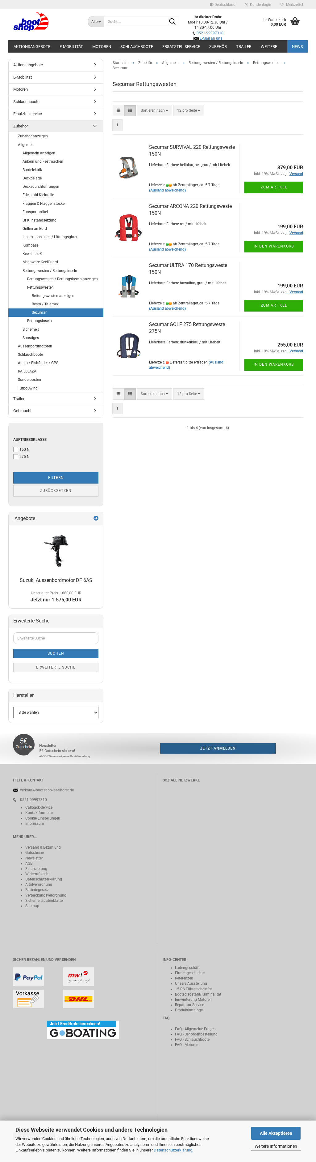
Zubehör (218, 46)
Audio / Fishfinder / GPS (38, 363)
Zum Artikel (274, 187)
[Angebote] (96, 518)
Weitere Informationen (276, 1146)
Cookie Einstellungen (42, 818)
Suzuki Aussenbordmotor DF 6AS (56, 580)
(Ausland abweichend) (167, 190)
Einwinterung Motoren (193, 999)
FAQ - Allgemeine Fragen (195, 1029)
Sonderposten (29, 379)
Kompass (31, 245)
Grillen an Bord (35, 228)
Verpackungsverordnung (45, 895)
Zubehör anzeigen (33, 136)
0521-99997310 (210, 33)
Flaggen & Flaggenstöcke (43, 203)
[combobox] (154, 110)
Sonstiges (31, 338)
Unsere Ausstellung (191, 983)
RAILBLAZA (27, 371)
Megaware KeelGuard (40, 262)
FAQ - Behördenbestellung (196, 1034)
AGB (28, 863)
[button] (222, 4)
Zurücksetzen (56, 490)
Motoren (101, 46)
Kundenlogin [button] (259, 4)
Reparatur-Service (189, 1005)
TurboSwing (28, 388)
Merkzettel (293, 4)
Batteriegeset (36, 890)
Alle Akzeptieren (276, 1133)
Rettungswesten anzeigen (53, 296)
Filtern (56, 478)
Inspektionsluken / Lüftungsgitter (50, 237)
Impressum (34, 823)
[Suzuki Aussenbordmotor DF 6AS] (56, 550)
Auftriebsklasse (30, 439)
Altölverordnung (38, 884)
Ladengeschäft (187, 968)
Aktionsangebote (32, 46)
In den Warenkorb (274, 246)
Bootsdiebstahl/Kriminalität (198, 994)
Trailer (244, 46)
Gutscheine (34, 852)
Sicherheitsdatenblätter (44, 900)
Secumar (39, 312)
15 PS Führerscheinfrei (194, 989)
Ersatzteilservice (181, 46)
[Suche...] (172, 22)
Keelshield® (32, 254)
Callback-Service (38, 807)
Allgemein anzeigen (39, 153)
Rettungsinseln (39, 321)
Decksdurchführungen (41, 186)
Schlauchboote (136, 46)
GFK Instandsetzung (39, 220)
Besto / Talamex (45, 304)
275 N (24, 456)
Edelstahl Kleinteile (38, 195)
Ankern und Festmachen (43, 161)
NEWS (297, 46)
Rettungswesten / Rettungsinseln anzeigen (62, 279)
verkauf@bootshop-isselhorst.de (47, 790)
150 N (24, 449)
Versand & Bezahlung (43, 847)
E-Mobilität (71, 46)
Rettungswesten (40, 287)
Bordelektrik (32, 170)
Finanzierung (36, 869)
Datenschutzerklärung (173, 1150)
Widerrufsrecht (37, 874)
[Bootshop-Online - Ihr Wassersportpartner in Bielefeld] (46, 21)
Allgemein (26, 145)
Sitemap (32, 906)
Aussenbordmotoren (35, 346)
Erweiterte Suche (56, 667)
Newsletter (34, 858)
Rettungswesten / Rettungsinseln (50, 271)
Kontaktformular (39, 813)
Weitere (269, 46)
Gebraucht (22, 410)
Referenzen (184, 978)
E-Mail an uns (211, 38)
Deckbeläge (32, 178)
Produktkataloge (189, 1010)
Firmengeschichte (190, 973)
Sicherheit (31, 329)
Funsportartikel (35, 212)
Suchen (56, 653)
